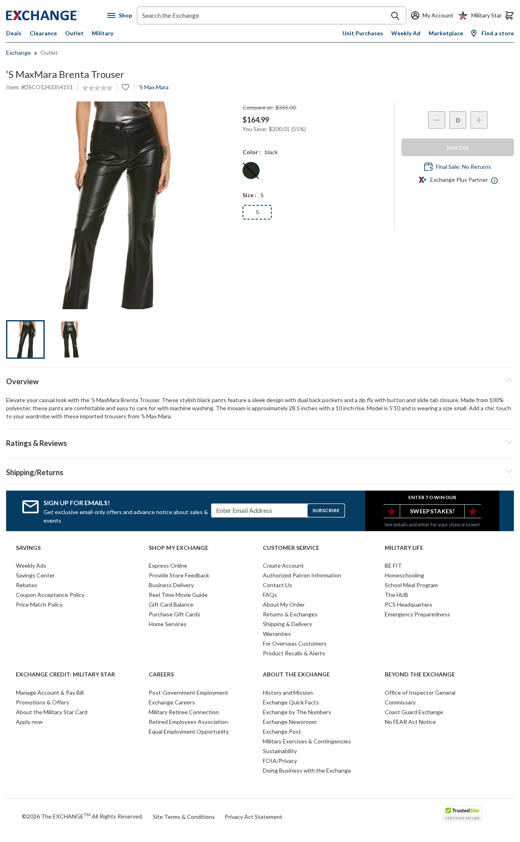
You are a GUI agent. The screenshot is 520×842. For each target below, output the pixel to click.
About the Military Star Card (51, 711)
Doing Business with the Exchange (307, 770)
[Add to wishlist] (125, 87)
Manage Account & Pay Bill (50, 692)
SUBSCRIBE (326, 510)
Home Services (167, 623)
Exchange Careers (172, 702)
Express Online (168, 565)
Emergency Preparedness (417, 614)
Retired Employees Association (188, 721)
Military (102, 33)
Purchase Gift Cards (174, 614)
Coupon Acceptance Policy (50, 594)
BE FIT (393, 565)
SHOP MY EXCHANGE (178, 548)
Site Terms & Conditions (184, 816)
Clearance (43, 33)
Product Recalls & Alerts (294, 653)
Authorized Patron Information (302, 575)
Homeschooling (404, 575)
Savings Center (35, 575)
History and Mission (288, 692)
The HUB (396, 594)
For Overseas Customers (295, 643)
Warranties (277, 633)
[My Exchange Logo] (56, 15)
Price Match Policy (39, 604)
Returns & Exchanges (290, 614)
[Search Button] (395, 16)
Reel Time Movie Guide (178, 594)
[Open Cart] (509, 15)
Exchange (18, 52)
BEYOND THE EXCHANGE (420, 674)
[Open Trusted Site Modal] (462, 813)
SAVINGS (28, 548)
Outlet (74, 33)
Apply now (29, 721)
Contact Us (277, 584)
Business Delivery (171, 584)
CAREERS (161, 674)
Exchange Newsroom (289, 721)
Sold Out (457, 147)
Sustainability (280, 750)
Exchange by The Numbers (297, 711)
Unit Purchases (362, 33)
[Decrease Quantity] (436, 120)
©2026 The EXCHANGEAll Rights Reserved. (82, 816)
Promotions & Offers (42, 702)
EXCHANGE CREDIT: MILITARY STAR (65, 674)
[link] (97, 88)
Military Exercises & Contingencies (307, 741)
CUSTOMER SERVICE (291, 548)
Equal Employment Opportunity (189, 731)
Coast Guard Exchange (414, 711)
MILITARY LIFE (404, 548)
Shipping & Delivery (287, 623)
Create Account (283, 565)
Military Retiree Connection (184, 711)
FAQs (270, 594)
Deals (14, 33)
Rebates (26, 584)
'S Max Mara (154, 87)
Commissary (400, 702)
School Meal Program (411, 584)
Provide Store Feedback (179, 575)
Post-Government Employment (188, 692)
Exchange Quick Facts (291, 702)
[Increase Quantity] (479, 120)
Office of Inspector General (420, 692)
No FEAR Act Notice (410, 721)
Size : (249, 195)
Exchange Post (282, 731)
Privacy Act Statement (253, 816)
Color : (252, 152)
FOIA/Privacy (280, 760)
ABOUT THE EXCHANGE (296, 674)
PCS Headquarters (408, 604)
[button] (260, 441)
